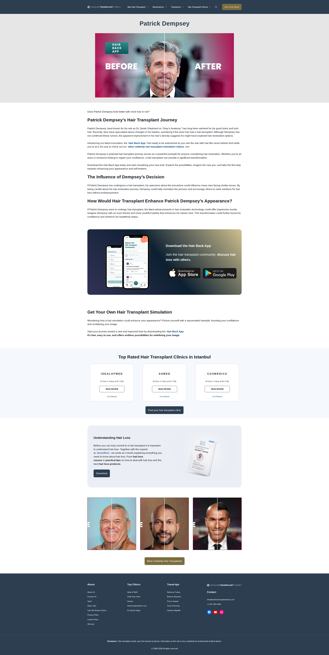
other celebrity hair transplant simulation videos (156, 146)
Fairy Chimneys (173, 606)
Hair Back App (137, 143)
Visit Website (112, 397)
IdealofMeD (103, 453)
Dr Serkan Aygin (133, 610)
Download (101, 473)
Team (89, 601)
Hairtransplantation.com (137, 606)
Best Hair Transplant (136, 7)
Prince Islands (173, 601)
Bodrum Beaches (174, 597)
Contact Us (91, 597)
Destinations (158, 7)
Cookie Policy (92, 619)
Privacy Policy (93, 615)
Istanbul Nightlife (174, 610)
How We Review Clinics (96, 610)
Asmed (130, 601)
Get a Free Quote (232, 7)
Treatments (176, 7)
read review (112, 389)
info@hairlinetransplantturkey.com (221, 600)
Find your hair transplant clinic (164, 410)
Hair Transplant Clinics (198, 7)
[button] (216, 7)
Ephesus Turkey (173, 592)
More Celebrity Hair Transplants (164, 561)
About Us (91, 592)
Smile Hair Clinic (133, 597)
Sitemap (90, 624)
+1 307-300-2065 (214, 604)
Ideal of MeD (132, 592)
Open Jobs (91, 606)
